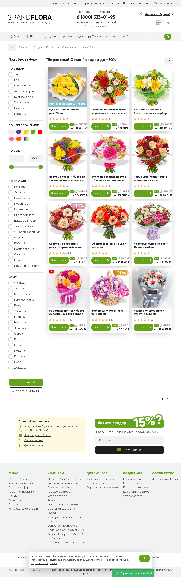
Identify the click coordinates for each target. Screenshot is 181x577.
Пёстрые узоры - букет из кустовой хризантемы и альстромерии (67, 179)
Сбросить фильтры (24, 391)
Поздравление (24, 249)
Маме (18, 345)
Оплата (113, 3)
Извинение (21, 209)
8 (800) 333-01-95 (96, 17)
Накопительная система (64, 504)
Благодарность (25, 215)
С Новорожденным (27, 232)
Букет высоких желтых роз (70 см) (65, 111)
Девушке (20, 288)
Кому (113, 36)
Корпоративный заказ (101, 479)
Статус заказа (163, 3)
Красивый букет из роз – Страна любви (151, 246)
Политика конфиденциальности (23, 506)
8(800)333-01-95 (33, 440)
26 (68, 119)
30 (68, 320)
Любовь (19, 192)
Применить (24, 382)
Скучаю (19, 237)
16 (110, 186)
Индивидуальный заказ (63, 483)
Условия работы (97, 483)
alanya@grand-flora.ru (37, 435)
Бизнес (19, 260)
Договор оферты (20, 487)
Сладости (24, 557)
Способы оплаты (59, 487)
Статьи (130, 36)
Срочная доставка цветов (66, 542)
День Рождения (24, 226)
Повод (96, 36)
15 (152, 253)
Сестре (19, 283)
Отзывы (13, 496)
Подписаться (132, 450)
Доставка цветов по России (61, 511)
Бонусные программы (62, 525)
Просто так (22, 198)
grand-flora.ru (164, 570)
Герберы (20, 114)
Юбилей (19, 243)
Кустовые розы (24, 97)
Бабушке (20, 305)
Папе (17, 362)
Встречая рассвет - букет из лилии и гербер (150, 111)
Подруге (20, 350)
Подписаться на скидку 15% (66, 530)
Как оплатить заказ (136, 492)
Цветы (53, 36)
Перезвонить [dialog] (132, 479)
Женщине (20, 328)
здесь (154, 432)
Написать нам (132, 483)
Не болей (20, 187)
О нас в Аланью (19, 479)
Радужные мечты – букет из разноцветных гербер (66, 312)
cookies (53, 556)
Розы (17, 36)
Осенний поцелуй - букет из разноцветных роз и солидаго (109, 112)
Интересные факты (165, 479)
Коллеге (19, 356)
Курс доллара (57, 496)
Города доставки (59, 492)
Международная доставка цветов (66, 519)
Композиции (75, 36)
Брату (18, 339)
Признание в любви (27, 266)
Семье (18, 334)
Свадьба (20, 254)
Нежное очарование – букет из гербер (149, 312)
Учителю (20, 311)
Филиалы (15, 500)
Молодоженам (24, 294)
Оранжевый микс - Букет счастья (108, 246)
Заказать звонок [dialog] (96, 26)
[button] (133, 573)
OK (144, 558)
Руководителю (24, 300)
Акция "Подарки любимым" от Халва (65, 536)
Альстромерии (24, 91)
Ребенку (19, 317)
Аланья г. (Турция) (157, 14)
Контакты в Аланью (65, 3)
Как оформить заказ (136, 487)
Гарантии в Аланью (22, 492)
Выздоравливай (25, 220)
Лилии (18, 74)
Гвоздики (20, 108)
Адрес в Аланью (93, 3)
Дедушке (20, 367)
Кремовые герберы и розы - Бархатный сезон (65, 246)
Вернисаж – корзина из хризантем (107, 312)
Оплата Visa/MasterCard (65, 479)
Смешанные (22, 85)
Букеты (34, 36)
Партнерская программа (103, 487)
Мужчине (20, 322)
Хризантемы (22, 102)
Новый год (21, 203)
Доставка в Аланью (136, 3)
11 (110, 320)
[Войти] (168, 23)
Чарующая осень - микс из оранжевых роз (150, 178)
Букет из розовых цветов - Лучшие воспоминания (108, 178)
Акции (52, 500)
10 (110, 119)
